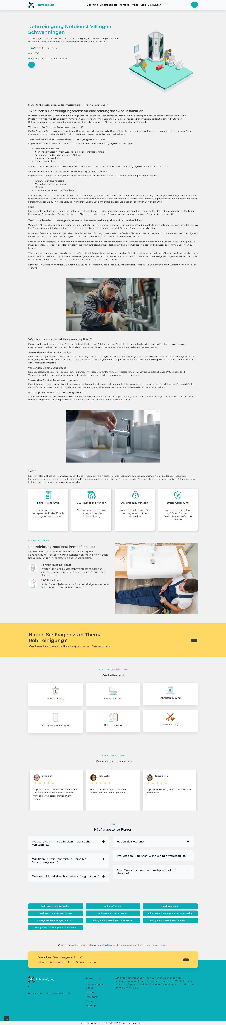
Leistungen (154, 4)
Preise (134, 4)
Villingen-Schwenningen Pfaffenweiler (56, 927)
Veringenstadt (170, 906)
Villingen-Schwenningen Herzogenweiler (170, 913)
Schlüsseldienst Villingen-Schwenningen (109, 945)
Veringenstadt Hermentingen (55, 913)
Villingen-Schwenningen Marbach (55, 920)
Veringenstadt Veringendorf (113, 913)
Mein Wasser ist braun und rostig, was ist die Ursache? (146, 872)
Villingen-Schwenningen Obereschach (170, 920)
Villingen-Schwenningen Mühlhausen (112, 920)
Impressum (92, 996)
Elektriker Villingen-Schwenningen (149, 945)
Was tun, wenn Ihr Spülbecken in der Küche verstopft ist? (61, 843)
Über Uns (92, 4)
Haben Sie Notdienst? (131, 841)
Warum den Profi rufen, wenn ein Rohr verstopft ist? (151, 855)
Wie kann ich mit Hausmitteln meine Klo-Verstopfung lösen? (59, 860)
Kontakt (124, 4)
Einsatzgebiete (108, 4)
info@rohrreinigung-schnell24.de (50, 993)
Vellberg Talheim (113, 906)
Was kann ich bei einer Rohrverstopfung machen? (65, 876)
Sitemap (91, 1005)
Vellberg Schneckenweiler (55, 906)
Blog (143, 4)
